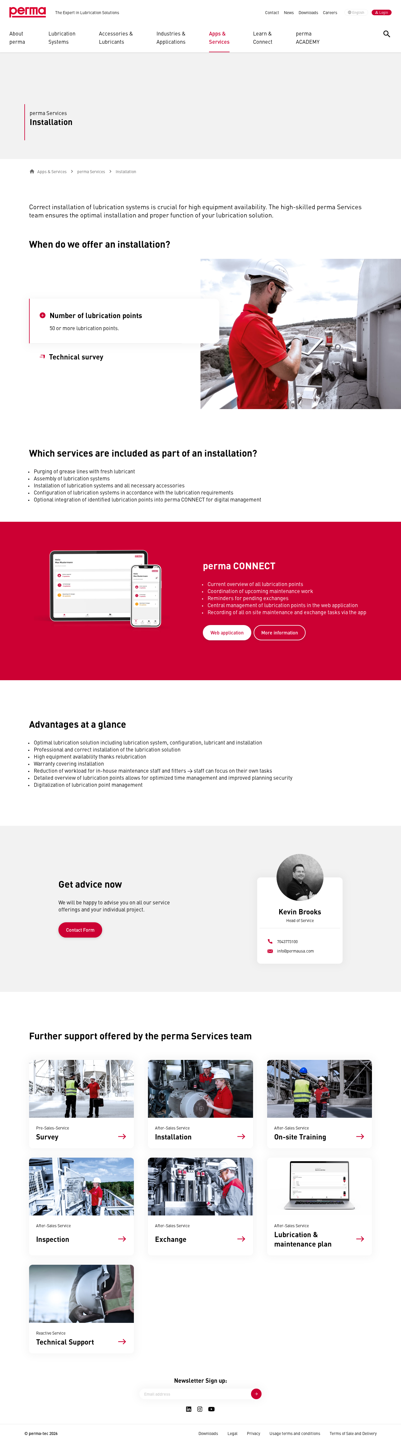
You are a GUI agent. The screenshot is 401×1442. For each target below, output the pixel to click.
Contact (272, 12)
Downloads (308, 12)
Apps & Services (219, 37)
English (358, 12)
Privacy (253, 1433)
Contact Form (80, 929)
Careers (330, 12)
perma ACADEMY (307, 37)
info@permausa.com (295, 951)
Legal (232, 1433)
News (289, 12)
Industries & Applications (171, 37)
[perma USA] (27, 12)
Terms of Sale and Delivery (353, 1433)
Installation (126, 171)
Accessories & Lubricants (116, 37)
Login (383, 12)
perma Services (91, 171)
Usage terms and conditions (294, 1433)
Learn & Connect (262, 37)
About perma (17, 37)
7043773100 (287, 941)
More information (279, 632)
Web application (227, 632)
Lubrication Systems (61, 37)
